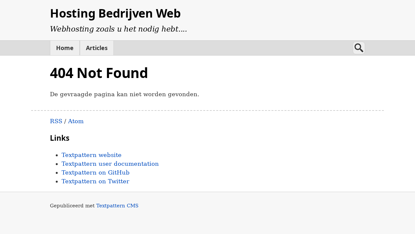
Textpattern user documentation (110, 163)
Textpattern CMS (117, 205)
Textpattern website (92, 154)
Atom (76, 121)
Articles (97, 48)
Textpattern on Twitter (95, 181)
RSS (56, 121)
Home (65, 48)
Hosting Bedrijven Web (115, 13)
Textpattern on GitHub (96, 172)
